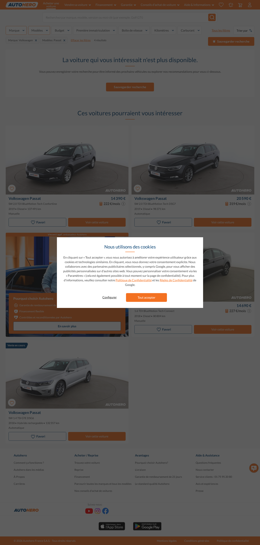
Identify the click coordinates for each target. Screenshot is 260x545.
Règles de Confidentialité (176, 280)
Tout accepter (146, 297)
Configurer (109, 297)
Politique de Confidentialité (134, 280)
